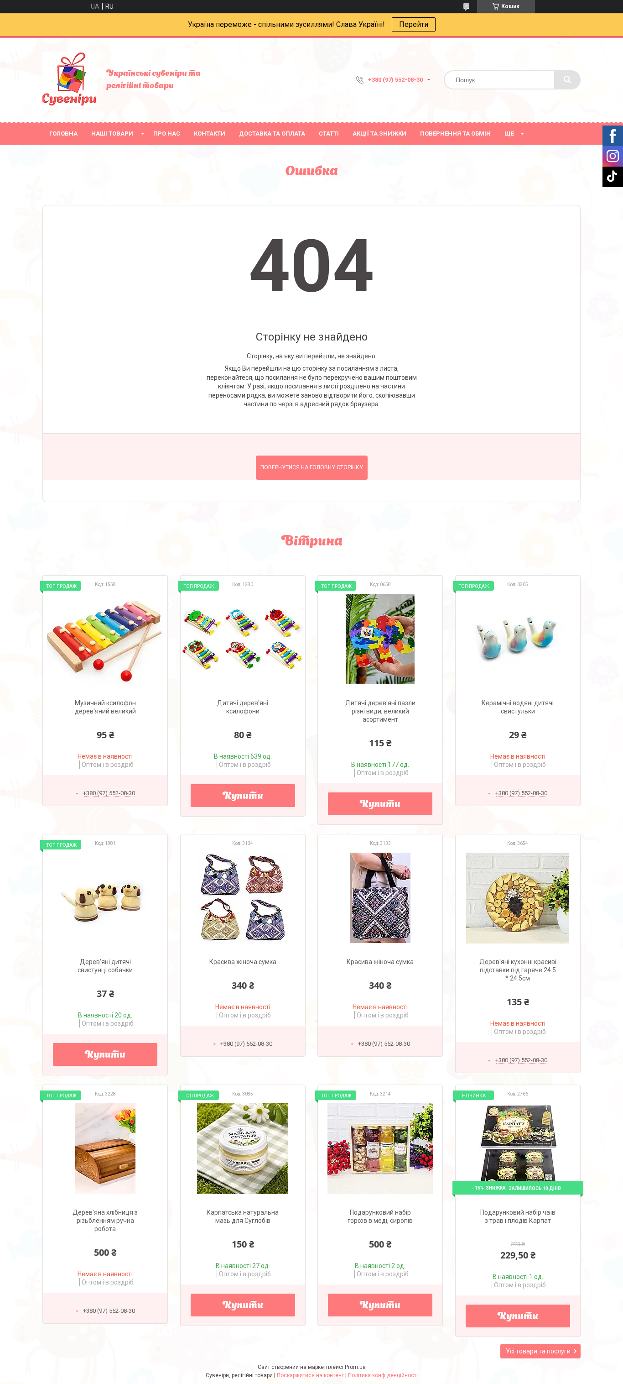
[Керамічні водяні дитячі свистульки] (518, 639)
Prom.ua (355, 1367)
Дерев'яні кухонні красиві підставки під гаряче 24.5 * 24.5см (517, 970)
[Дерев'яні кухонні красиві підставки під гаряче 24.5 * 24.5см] (518, 898)
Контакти (209, 133)
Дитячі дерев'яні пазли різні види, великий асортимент (380, 711)
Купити (243, 796)
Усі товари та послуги (538, 1351)
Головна (63, 133)
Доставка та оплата (272, 133)
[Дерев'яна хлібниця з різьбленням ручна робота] (105, 1148)
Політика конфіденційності (383, 1375)
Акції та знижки (379, 133)
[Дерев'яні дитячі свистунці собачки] (105, 898)
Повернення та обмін (455, 133)
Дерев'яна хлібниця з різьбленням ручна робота (105, 1220)
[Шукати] (567, 79)
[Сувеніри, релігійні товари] (69, 79)
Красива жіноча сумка (242, 961)
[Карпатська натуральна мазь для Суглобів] (243, 1148)
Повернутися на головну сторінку (311, 467)
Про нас (166, 133)
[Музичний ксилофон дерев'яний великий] (105, 639)
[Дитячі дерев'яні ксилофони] (243, 639)
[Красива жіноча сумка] (243, 898)
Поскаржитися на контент (310, 1375)
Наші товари (112, 133)
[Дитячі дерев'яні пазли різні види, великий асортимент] (380, 639)
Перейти (413, 24)
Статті (329, 133)
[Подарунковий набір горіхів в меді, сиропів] (380, 1148)
